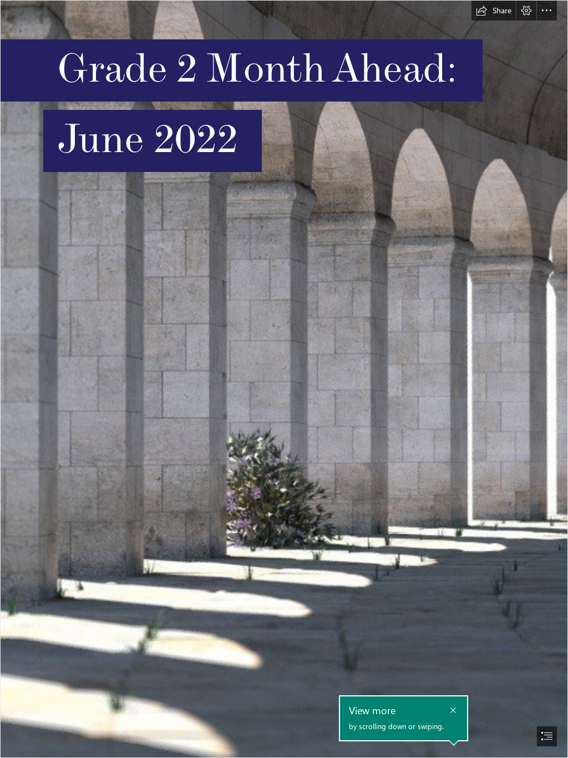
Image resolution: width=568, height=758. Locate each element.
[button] (493, 11)
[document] (284, 379)
